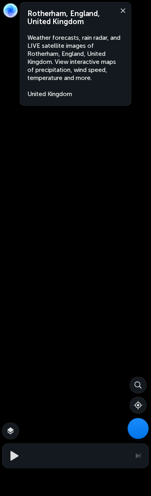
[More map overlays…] (10, 431)
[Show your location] (138, 405)
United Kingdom (49, 94)
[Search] (138, 385)
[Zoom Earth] (10, 10)
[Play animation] (13, 456)
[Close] (121, 10)
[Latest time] (138, 456)
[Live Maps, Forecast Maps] (138, 428)
